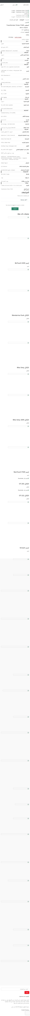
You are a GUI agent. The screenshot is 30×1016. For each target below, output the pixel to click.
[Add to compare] (27, 260)
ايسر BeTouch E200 (22, 263)
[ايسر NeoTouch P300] (18, 436)
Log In (15, 209)
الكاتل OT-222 (24, 495)
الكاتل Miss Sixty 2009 (21, 419)
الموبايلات (21, 20)
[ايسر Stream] (18, 512)
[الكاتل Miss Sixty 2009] (18, 384)
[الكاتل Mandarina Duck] (18, 279)
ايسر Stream (24, 547)
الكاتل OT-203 (24, 483)
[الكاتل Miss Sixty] (18, 331)
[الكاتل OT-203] (23, 478)
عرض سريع (23, 260)
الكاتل (27, 319)
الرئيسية (27, 20)
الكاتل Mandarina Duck (20, 315)
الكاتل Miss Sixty (23, 367)
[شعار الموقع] (15, 5)
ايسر (28, 266)
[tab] (18, 37)
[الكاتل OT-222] (23, 490)
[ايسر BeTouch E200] (18, 227)
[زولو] (15, 773)
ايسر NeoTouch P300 (21, 472)
